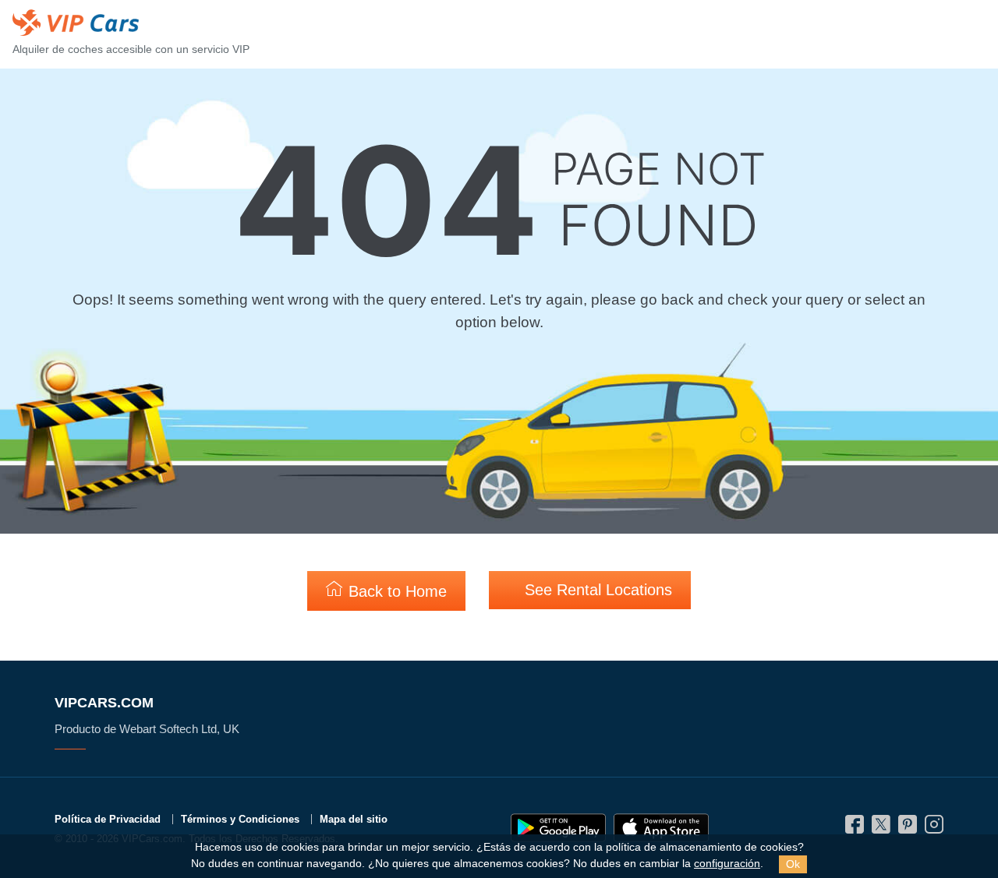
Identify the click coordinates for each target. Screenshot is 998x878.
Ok (793, 864)
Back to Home (395, 591)
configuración (727, 863)
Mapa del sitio (354, 819)
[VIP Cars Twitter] (881, 828)
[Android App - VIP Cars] (558, 827)
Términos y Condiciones (240, 819)
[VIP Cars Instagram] (934, 828)
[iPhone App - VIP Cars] (661, 827)
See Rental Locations (596, 589)
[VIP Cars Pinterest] (907, 828)
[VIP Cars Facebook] (854, 828)
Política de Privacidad (108, 819)
